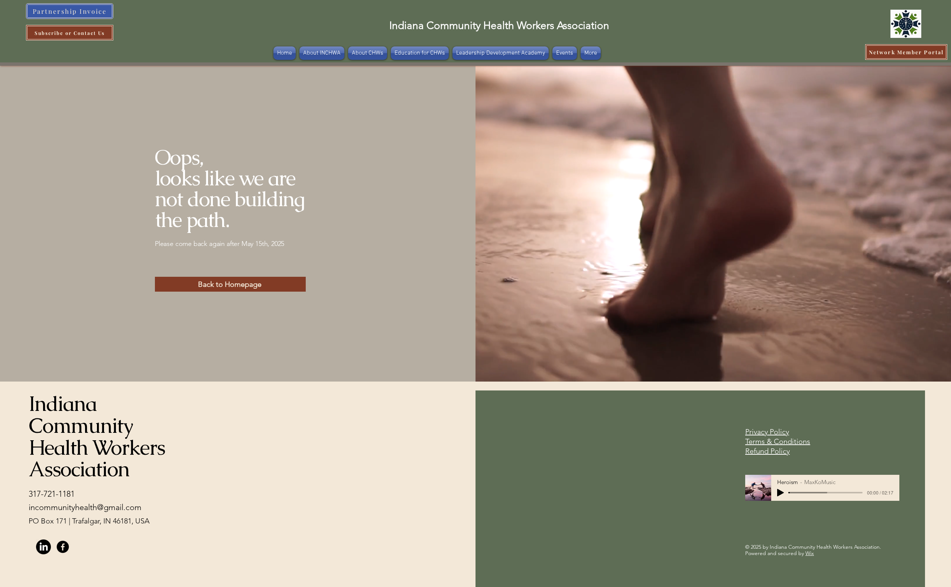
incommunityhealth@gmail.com (85, 507)
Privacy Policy (767, 431)
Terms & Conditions (777, 441)
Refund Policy (767, 451)
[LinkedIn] (43, 546)
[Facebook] (62, 546)
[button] (591, 53)
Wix (809, 553)
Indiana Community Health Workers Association (499, 25)
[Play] (780, 492)
